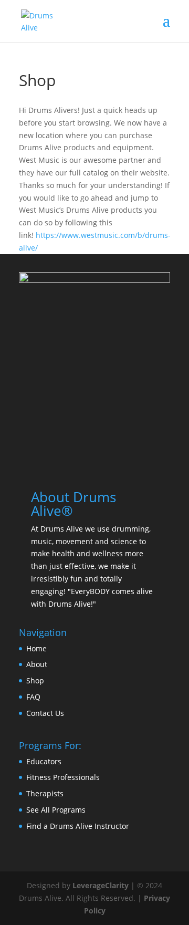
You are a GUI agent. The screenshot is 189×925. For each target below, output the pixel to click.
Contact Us (45, 713)
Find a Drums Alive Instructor (77, 826)
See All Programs (56, 810)
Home (36, 648)
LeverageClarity (100, 885)
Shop (35, 680)
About (36, 664)
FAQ (33, 697)
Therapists (45, 793)
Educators (43, 761)
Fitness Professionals (63, 777)
